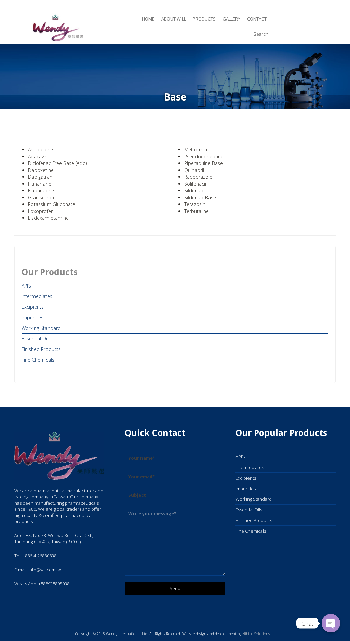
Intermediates (37, 296)
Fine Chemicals (38, 360)
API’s (26, 285)
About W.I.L (173, 19)
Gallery (231, 19)
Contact (257, 19)
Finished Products (41, 349)
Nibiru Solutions (256, 633)
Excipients (33, 307)
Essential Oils (36, 338)
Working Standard (41, 328)
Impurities (32, 317)
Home (148, 19)
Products (204, 19)
